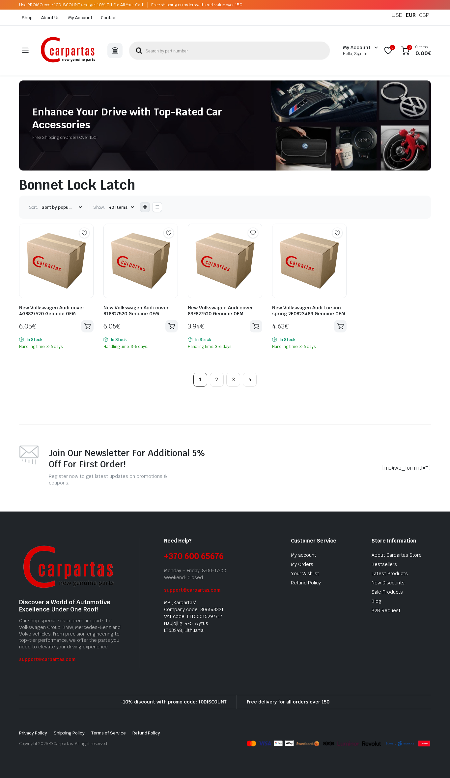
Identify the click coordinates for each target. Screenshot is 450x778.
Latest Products (390, 573)
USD (397, 15)
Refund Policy (306, 583)
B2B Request (386, 610)
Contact (109, 17)
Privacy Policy (33, 733)
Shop (27, 17)
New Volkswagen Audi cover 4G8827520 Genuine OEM (51, 311)
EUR (411, 15)
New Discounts (388, 583)
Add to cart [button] (87, 326)
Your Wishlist (305, 573)
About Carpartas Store (397, 555)
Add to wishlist (84, 233)
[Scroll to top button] (435, 763)
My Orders (302, 564)
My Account (80, 17)
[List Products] (157, 207)
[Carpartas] (68, 50)
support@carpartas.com (47, 659)
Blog (376, 601)
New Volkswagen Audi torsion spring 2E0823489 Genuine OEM (308, 311)
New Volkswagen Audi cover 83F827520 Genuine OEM (220, 311)
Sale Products (387, 592)
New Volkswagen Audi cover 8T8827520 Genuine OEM (136, 311)
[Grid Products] (145, 207)
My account (303, 555)
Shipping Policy (69, 733)
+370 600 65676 (194, 556)
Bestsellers (384, 564)
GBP (424, 15)
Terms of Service (108, 733)
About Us (50, 17)
